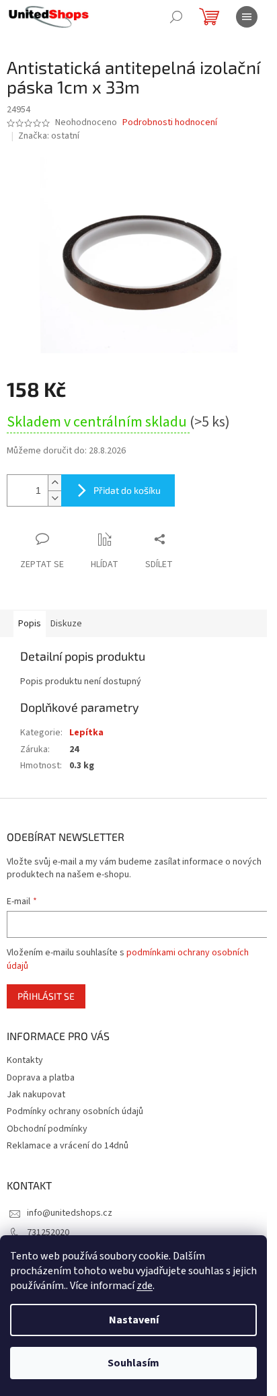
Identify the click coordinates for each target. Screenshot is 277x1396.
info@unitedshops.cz (69, 1213)
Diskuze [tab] (66, 623)
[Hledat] (176, 16)
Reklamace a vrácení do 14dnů (67, 1145)
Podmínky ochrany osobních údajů (75, 1111)
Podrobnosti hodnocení (169, 122)
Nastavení (134, 1320)
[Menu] (246, 16)
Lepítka (86, 732)
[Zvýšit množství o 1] (54, 482)
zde (144, 1285)
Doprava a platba (41, 1078)
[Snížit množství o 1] (54, 498)
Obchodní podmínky (47, 1129)
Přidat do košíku (127, 490)
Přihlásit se (46, 996)
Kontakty (25, 1060)
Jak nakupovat (36, 1094)
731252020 (48, 1232)
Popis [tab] (29, 623)
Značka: (48, 136)
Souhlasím (133, 1363)
